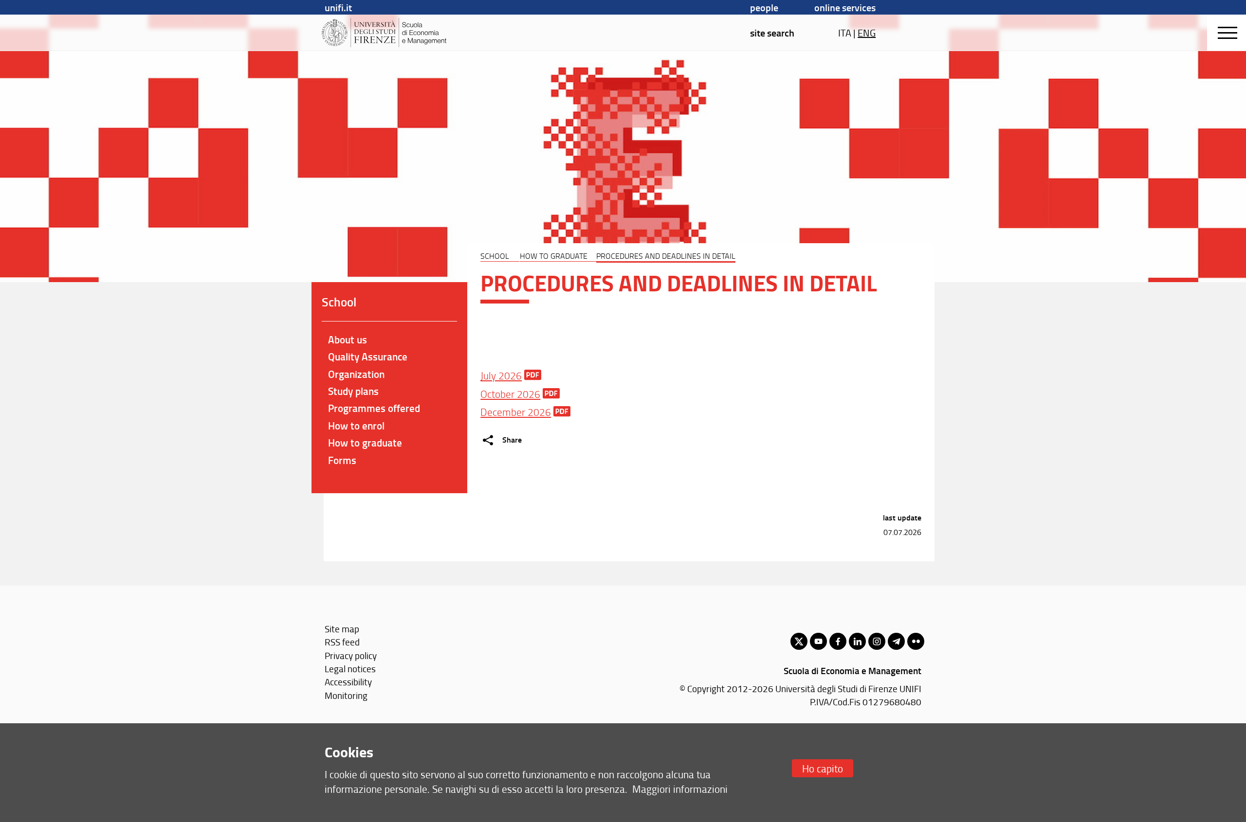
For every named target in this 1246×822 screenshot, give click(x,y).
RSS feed (342, 641)
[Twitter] (798, 641)
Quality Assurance (367, 356)
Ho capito (822, 768)
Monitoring (346, 695)
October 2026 (510, 394)
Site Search (772, 32)
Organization (356, 374)
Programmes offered (374, 408)
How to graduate (553, 255)
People (764, 7)
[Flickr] (915, 641)
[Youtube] (818, 641)
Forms (342, 460)
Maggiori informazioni (680, 789)
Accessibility (348, 681)
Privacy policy (351, 655)
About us (347, 339)
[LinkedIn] (857, 641)
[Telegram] (896, 641)
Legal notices (350, 668)
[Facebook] (837, 641)
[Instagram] (876, 641)
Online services (845, 7)
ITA (844, 32)
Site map (342, 628)
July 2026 (501, 375)
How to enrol (356, 425)
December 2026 (515, 412)
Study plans (353, 391)
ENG (867, 32)
